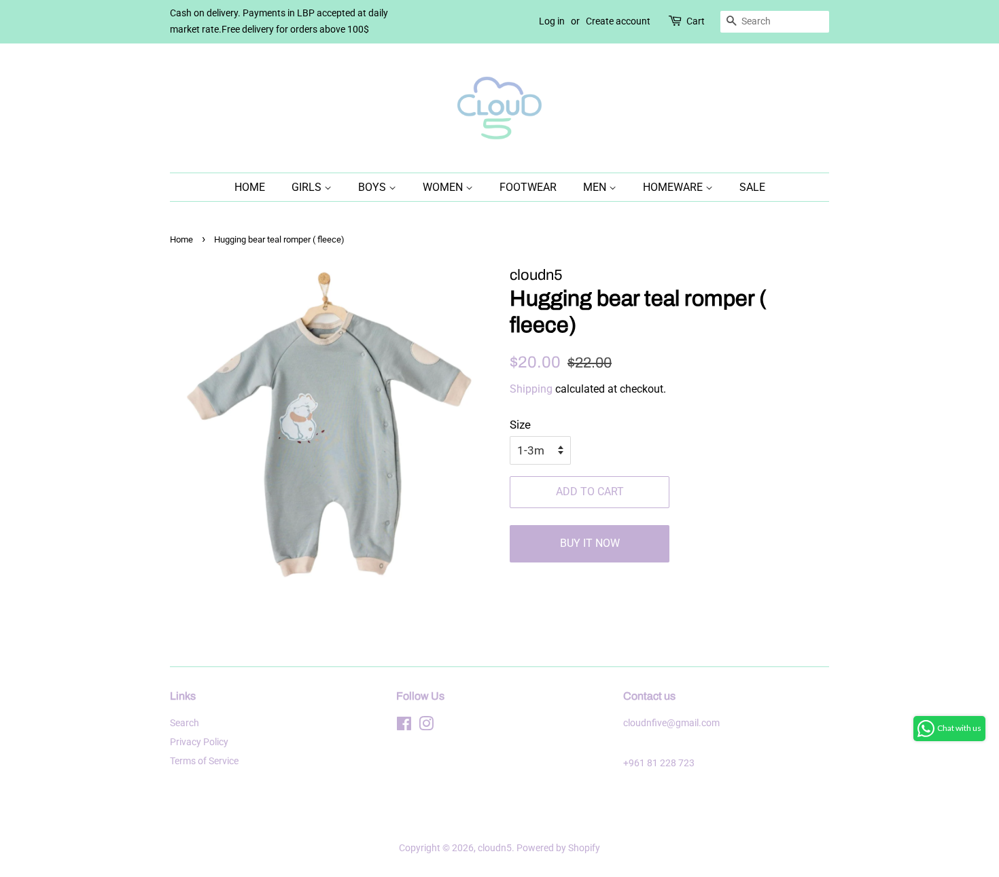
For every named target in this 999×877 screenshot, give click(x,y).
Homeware (674, 187)
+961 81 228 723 (659, 763)
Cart (695, 21)
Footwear (528, 187)
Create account (618, 21)
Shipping (531, 388)
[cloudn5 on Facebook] (404, 726)
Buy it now (590, 543)
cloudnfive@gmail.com (671, 723)
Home (249, 187)
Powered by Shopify (558, 848)
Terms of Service (204, 761)
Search (184, 723)
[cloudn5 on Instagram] (426, 726)
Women (444, 187)
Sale (752, 187)
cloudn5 (495, 848)
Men (596, 187)
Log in (552, 21)
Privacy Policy (199, 742)
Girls (308, 187)
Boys (373, 187)
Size (520, 424)
